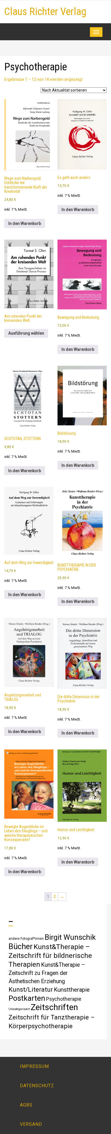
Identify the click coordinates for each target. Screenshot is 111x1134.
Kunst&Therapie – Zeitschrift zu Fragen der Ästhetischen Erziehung (47, 973)
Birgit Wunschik (70, 937)
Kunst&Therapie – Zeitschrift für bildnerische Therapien (50, 955)
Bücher (21, 946)
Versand (31, 1124)
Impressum (34, 1066)
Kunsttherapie (72, 989)
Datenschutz (37, 1085)
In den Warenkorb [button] (24, 223)
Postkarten (27, 998)
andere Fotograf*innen (26, 939)
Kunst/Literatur (31, 989)
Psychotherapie (63, 999)
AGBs (26, 1105)
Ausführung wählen (26, 333)
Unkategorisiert (19, 1009)
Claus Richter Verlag (45, 12)
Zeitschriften (54, 1007)
